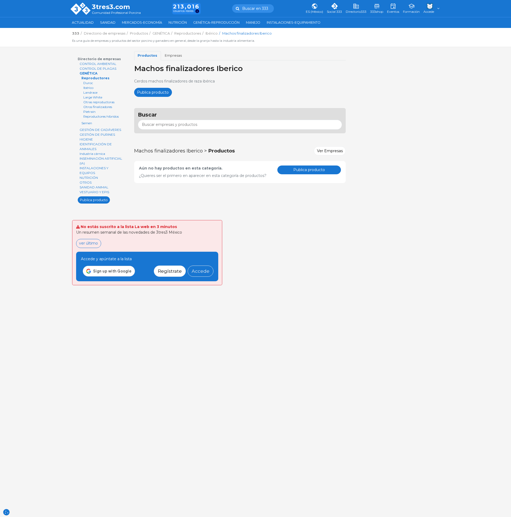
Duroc (88, 83)
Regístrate (170, 271)
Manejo (253, 22)
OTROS (86, 182)
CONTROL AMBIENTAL (98, 64)
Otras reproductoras (98, 102)
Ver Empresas (330, 150)
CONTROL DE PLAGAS (98, 69)
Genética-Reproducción (216, 22)
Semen (86, 123)
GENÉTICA (88, 73)
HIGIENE (86, 139)
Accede (200, 271)
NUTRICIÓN (89, 178)
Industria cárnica (92, 154)
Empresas (173, 55)
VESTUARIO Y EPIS (94, 192)
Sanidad (108, 22)
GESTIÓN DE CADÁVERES (100, 130)
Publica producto (94, 200)
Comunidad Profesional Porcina (116, 13)
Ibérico (88, 88)
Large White (92, 97)
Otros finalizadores (97, 107)
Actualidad (83, 22)
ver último (88, 243)
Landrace (90, 92)
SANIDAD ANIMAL (94, 187)
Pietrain (89, 112)
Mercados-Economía (142, 22)
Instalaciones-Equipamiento (293, 22)
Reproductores (95, 78)
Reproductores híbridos (101, 116)
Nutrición (177, 22)
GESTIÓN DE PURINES (97, 135)
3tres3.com (111, 7)
